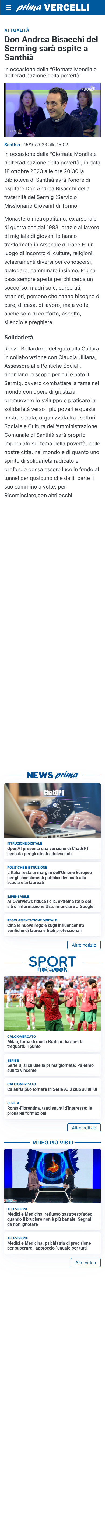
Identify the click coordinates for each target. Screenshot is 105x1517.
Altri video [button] (85, 1262)
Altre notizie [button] (84, 945)
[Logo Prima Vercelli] (52, 7)
